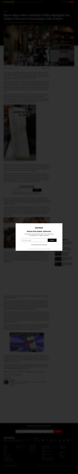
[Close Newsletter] (60, 225)
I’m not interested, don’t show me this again (39, 244)
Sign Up (52, 240)
